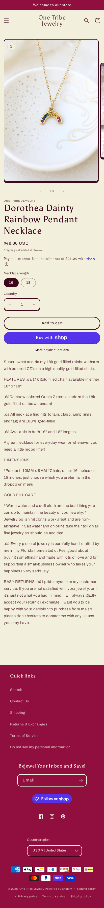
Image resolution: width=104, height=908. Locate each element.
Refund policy (86, 888)
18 (28, 282)
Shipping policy (80, 896)
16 (11, 282)
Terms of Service (24, 736)
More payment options (52, 350)
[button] (6, 20)
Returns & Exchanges (28, 724)
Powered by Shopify (58, 888)
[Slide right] (63, 191)
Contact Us (19, 701)
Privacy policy (27, 896)
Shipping (10, 250)
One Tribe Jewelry (31, 888)
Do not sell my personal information (40, 747)
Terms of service (53, 896)
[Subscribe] (80, 780)
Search (16, 690)
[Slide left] (40, 191)
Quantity (10, 294)
